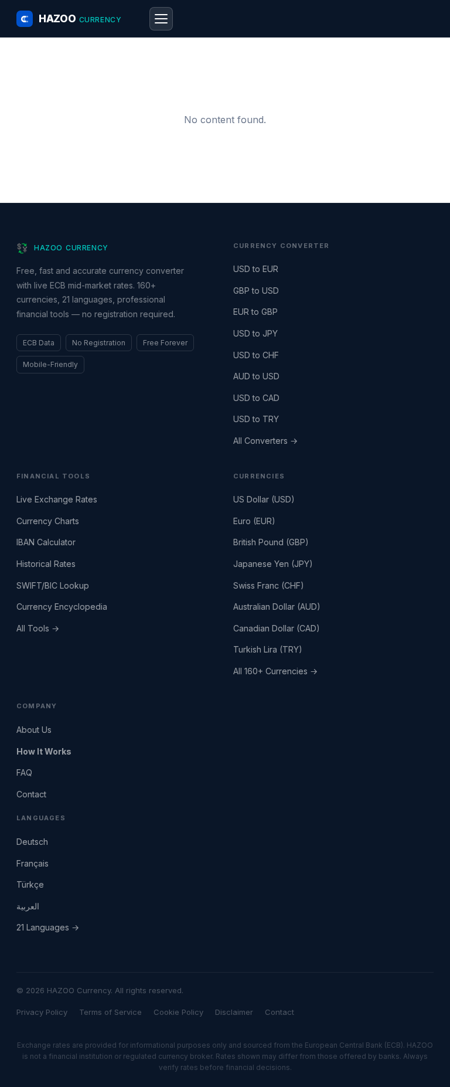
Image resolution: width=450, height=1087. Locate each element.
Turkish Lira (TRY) (267, 649)
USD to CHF (256, 355)
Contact (31, 794)
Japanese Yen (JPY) (273, 564)
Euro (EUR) (254, 521)
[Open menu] (161, 18)
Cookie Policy (178, 1012)
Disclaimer (234, 1012)
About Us (34, 730)
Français (32, 863)
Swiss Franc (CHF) (268, 585)
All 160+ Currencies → (275, 671)
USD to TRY (256, 419)
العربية (27, 906)
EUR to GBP (255, 312)
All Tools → (37, 628)
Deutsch (32, 842)
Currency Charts (47, 521)
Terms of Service (110, 1012)
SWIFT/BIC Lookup (52, 585)
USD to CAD (256, 398)
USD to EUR (255, 269)
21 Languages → (47, 927)
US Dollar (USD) (264, 499)
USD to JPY (255, 333)
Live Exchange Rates (56, 499)
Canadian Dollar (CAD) (276, 628)
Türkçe (30, 884)
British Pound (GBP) (271, 542)
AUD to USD (256, 376)
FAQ (24, 772)
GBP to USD (256, 290)
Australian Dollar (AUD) (277, 607)
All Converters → (265, 441)
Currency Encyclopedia (61, 607)
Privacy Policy (41, 1012)
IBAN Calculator (46, 542)
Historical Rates (46, 564)
